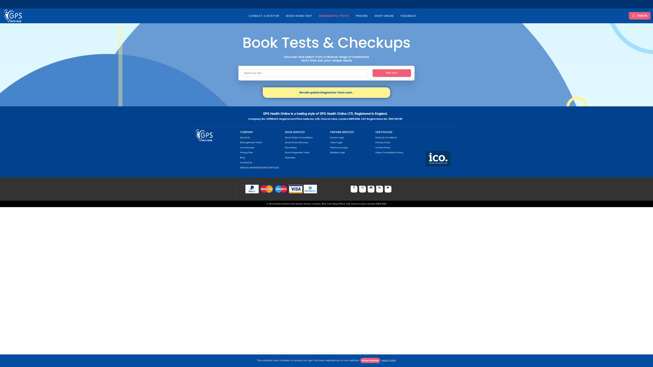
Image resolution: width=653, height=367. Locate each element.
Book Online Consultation (299, 137)
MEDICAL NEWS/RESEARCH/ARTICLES (259, 167)
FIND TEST (392, 73)
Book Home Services (296, 142)
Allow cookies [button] (370, 360)
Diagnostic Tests (334, 16)
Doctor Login (337, 137)
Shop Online (384, 16)
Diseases (290, 157)
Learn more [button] (388, 360)
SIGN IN (642, 16)
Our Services (247, 147)
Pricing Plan (246, 152)
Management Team (251, 142)
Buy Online (291, 147)
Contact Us (246, 162)
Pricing (362, 16)
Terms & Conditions (386, 137)
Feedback (408, 16)
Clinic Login (336, 142)
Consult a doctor (264, 16)
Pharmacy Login (339, 147)
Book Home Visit (299, 16)
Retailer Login (337, 152)
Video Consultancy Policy (389, 152)
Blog (242, 157)
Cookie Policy (382, 147)
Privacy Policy (382, 142)
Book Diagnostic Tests (297, 152)
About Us (245, 137)
